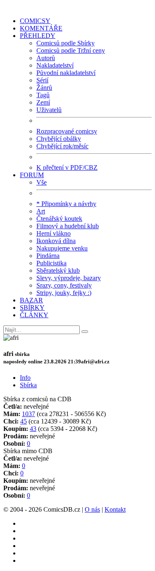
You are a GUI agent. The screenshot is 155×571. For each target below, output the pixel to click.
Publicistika (51, 263)
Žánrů (44, 87)
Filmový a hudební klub (67, 225)
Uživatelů (49, 109)
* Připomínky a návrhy (66, 203)
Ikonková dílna (56, 240)
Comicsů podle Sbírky (65, 43)
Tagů (43, 94)
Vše (41, 182)
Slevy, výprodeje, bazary (68, 277)
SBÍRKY (32, 307)
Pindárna (48, 255)
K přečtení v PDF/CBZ (67, 167)
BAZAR (31, 300)
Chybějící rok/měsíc (62, 146)
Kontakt (115, 509)
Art (40, 211)
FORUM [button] (32, 174)
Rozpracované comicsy (66, 131)
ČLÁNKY (34, 314)
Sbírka (28, 384)
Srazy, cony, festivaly (64, 285)
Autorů (45, 57)
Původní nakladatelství (65, 72)
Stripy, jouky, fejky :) (63, 292)
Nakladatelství (55, 65)
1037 (28, 413)
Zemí (43, 102)
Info (25, 377)
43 (33, 428)
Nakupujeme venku (62, 248)
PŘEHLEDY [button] (37, 35)
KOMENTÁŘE (41, 28)
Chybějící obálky (58, 138)
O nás (92, 509)
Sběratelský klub (58, 270)
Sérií (42, 80)
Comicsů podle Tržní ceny (70, 50)
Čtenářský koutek (59, 218)
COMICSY (35, 20)
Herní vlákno (53, 233)
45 (23, 421)
